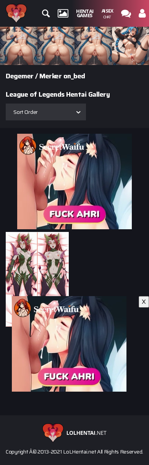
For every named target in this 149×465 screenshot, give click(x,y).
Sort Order (25, 112)
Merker (50, 76)
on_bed (74, 76)
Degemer (20, 76)
